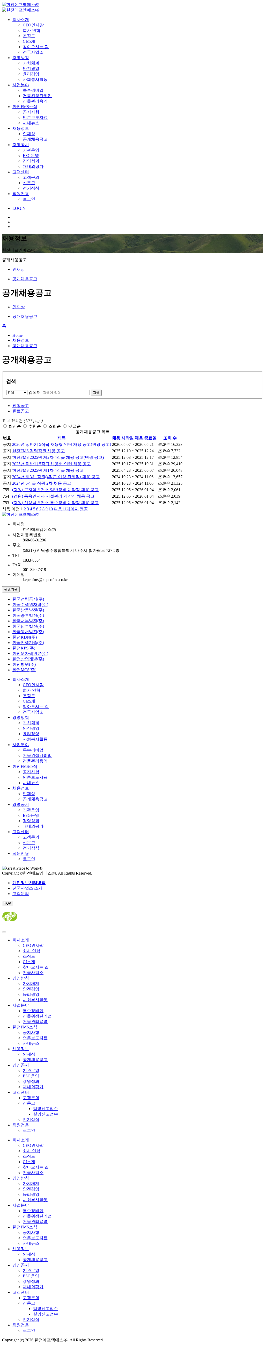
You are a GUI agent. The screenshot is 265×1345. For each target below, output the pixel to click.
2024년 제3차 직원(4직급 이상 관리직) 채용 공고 (56, 477)
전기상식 (31, 188)
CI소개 (29, 41)
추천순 (34, 426)
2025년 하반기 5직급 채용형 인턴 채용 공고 (51, 464)
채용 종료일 (146, 438)
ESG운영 (31, 155)
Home (17, 335)
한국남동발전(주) (28, 610)
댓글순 (74, 426)
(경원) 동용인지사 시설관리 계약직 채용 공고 (53, 496)
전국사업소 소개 (27, 888)
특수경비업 (33, 90)
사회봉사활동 (35, 79)
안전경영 (31, 68)
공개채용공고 (35, 139)
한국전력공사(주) (28, 599)
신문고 (29, 183)
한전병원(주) (24, 664)
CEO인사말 (33, 25)
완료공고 (20, 411)
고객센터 (20, 172)
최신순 (15, 426)
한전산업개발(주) (28, 659)
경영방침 (20, 57)
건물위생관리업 (37, 96)
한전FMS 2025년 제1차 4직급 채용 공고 (48, 470)
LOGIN (19, 208)
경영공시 (20, 144)
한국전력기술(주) (28, 642)
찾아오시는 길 (36, 47)
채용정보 (20, 128)
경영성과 (31, 161)
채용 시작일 (123, 438)
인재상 (29, 134)
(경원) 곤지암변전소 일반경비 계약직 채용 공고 (55, 490)
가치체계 (31, 63)
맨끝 (84, 509)
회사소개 (20, 19)
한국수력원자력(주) (30, 604)
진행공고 (20, 405)
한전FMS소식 (24, 106)
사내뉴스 (31, 123)
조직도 (29, 36)
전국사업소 (33, 52)
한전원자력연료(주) (30, 653)
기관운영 (31, 150)
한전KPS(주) (23, 648)
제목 (61, 438)
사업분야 (20, 85)
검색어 (34, 392)
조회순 (54, 426)
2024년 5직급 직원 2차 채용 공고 (41, 483)
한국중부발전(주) (28, 615)
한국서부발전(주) (28, 621)
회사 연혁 (31, 30)
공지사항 (31, 112)
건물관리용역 (35, 101)
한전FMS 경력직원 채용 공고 (38, 451)
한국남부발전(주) (28, 626)
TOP (7, 903)
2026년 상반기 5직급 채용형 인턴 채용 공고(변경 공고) (61, 444)
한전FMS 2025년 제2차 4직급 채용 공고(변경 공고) (58, 457)
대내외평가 (33, 166)
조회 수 (170, 438)
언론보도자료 (35, 117)
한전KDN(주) (24, 637)
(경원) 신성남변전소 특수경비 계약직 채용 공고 (55, 502)
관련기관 (11, 589)
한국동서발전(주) (28, 631)
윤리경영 (31, 74)
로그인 (29, 199)
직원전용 (20, 193)
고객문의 (31, 177)
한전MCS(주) (24, 670)
